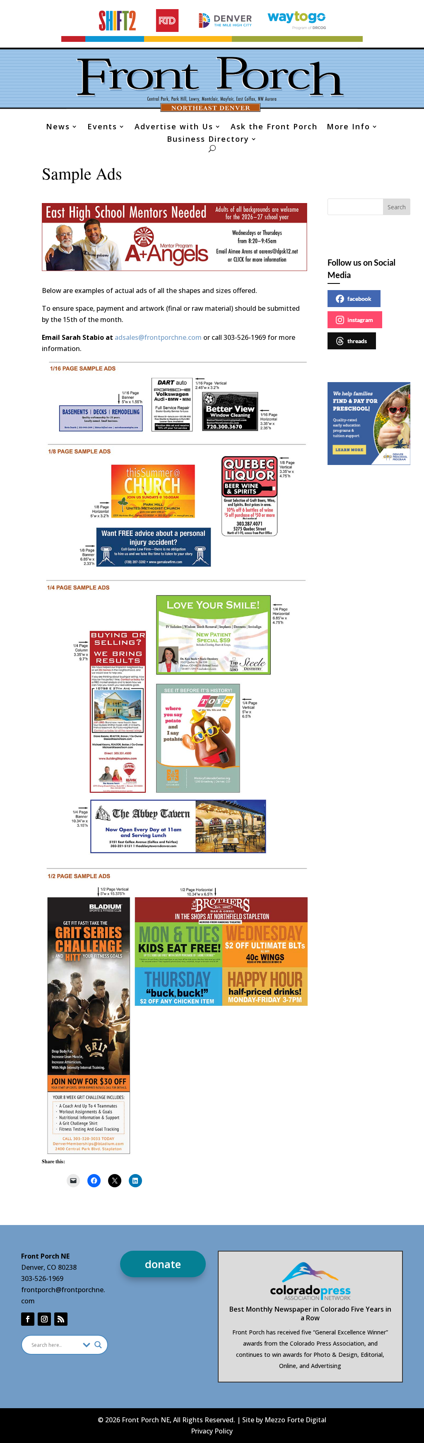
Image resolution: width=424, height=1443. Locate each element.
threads (357, 340)
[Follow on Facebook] (27, 1319)
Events (102, 127)
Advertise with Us (174, 127)
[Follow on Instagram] (44, 1319)
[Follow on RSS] (60, 1319)
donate (163, 1264)
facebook (359, 298)
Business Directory (208, 140)
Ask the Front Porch (274, 127)
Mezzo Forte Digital (295, 1419)
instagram (360, 319)
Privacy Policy (212, 1431)
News (58, 127)
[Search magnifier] (98, 1345)
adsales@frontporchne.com (158, 337)
